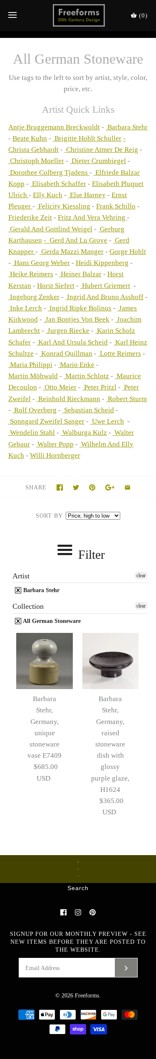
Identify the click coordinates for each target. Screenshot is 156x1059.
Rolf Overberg (34, 410)
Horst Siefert (55, 286)
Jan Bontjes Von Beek (76, 319)
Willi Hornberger (55, 455)
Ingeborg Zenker (33, 297)
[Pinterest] (92, 912)
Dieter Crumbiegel (98, 161)
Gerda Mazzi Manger (72, 251)
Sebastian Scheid (88, 410)
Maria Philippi (30, 365)
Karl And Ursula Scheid (72, 342)
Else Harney (87, 195)
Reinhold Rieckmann (68, 399)
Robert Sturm (126, 399)
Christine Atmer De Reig (101, 150)
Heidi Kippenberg (102, 263)
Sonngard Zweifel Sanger (46, 421)
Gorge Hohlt (127, 251)
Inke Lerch (25, 308)
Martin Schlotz (86, 376)
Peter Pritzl (99, 387)
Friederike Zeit (30, 217)
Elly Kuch (47, 195)
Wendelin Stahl (31, 432)
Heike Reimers (30, 274)
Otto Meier (60, 387)
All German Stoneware (51, 621)
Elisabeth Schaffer (58, 184)
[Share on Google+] (110, 487)
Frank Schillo (116, 206)
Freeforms (87, 995)
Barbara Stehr (127, 127)
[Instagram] (78, 912)
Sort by (49, 516)
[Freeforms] (78, 15)
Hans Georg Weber (41, 263)
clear (141, 575)
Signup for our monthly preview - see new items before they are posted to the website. (78, 942)
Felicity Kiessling (63, 206)
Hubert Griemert (105, 286)
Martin (33, 376)
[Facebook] (63, 912)
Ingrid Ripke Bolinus (79, 308)
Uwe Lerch (107, 421)
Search (78, 888)
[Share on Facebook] (60, 487)
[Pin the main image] (92, 487)
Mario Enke (76, 365)
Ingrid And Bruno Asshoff (104, 297)
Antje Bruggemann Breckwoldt (54, 127)
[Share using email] (127, 487)
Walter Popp (55, 444)
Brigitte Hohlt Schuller (87, 138)
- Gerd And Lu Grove (75, 240)
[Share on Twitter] (76, 487)
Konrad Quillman (66, 353)
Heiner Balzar (80, 274)
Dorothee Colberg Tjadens (48, 172)
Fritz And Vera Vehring (92, 217)
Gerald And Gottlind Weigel (50, 229)
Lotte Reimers (119, 353)
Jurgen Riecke (67, 331)
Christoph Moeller (36, 161)
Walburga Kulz (84, 432)
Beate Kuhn (29, 138)
